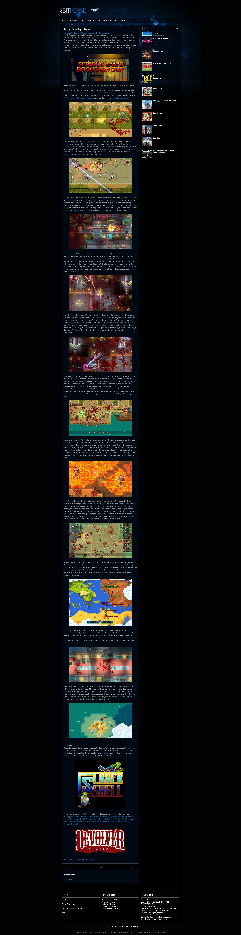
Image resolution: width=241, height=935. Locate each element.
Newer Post (67, 867)
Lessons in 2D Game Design (91, 21)
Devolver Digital (81, 860)
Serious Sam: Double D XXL (80, 817)
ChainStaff (157, 138)
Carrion (66, 824)
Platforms (158, 34)
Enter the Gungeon (121, 819)
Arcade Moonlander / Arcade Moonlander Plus (163, 151)
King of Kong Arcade (148, 906)
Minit (90, 822)
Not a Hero (98, 819)
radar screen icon (148, 932)
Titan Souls (90, 819)
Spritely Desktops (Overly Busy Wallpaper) (156, 917)
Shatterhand (157, 113)
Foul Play (108, 817)
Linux (89, 860)
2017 (65, 860)
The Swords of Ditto (81, 822)
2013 (153, 902)
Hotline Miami (68, 819)
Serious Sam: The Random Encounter (80, 98)
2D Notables (73, 21)
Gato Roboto (120, 822)
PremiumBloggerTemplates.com (116, 932)
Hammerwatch (111, 147)
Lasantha (103, 932)
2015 (162, 902)
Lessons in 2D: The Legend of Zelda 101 (155, 910)
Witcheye (79, 824)
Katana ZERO (129, 822)
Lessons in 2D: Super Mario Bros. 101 (154, 913)
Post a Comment (69, 879)
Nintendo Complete (109, 902)
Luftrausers (94, 817)
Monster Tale (158, 88)
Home (64, 21)
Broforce (102, 817)
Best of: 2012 (145, 902)
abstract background (160, 932)
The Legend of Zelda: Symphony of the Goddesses (159, 908)
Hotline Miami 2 (79, 819)
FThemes (84, 932)
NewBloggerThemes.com (134, 932)
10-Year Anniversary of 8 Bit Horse (153, 900)
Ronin (105, 819)
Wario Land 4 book (108, 904)
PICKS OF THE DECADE (110, 21)
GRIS (71, 824)
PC (93, 860)
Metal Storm (157, 126)
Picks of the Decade (69, 904)
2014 (158, 902)
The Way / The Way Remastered (164, 101)
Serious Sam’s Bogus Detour (77, 29)
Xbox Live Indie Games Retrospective (154, 919)
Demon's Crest (158, 51)
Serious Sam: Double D (120, 98)
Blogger (135, 926)
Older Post (135, 867)
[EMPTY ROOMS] (147, 904)
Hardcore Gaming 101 (109, 900)
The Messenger (98, 822)
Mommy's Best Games (109, 906)
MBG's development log (110, 908)
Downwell (111, 819)
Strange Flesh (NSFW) (161, 38)
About (123, 21)
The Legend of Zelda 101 (162, 63)
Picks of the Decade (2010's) (151, 915)
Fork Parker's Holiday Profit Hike (123, 817)
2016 (167, 902)
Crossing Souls (109, 822)
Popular (147, 34)
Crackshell (71, 860)
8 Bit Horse (119, 926)
